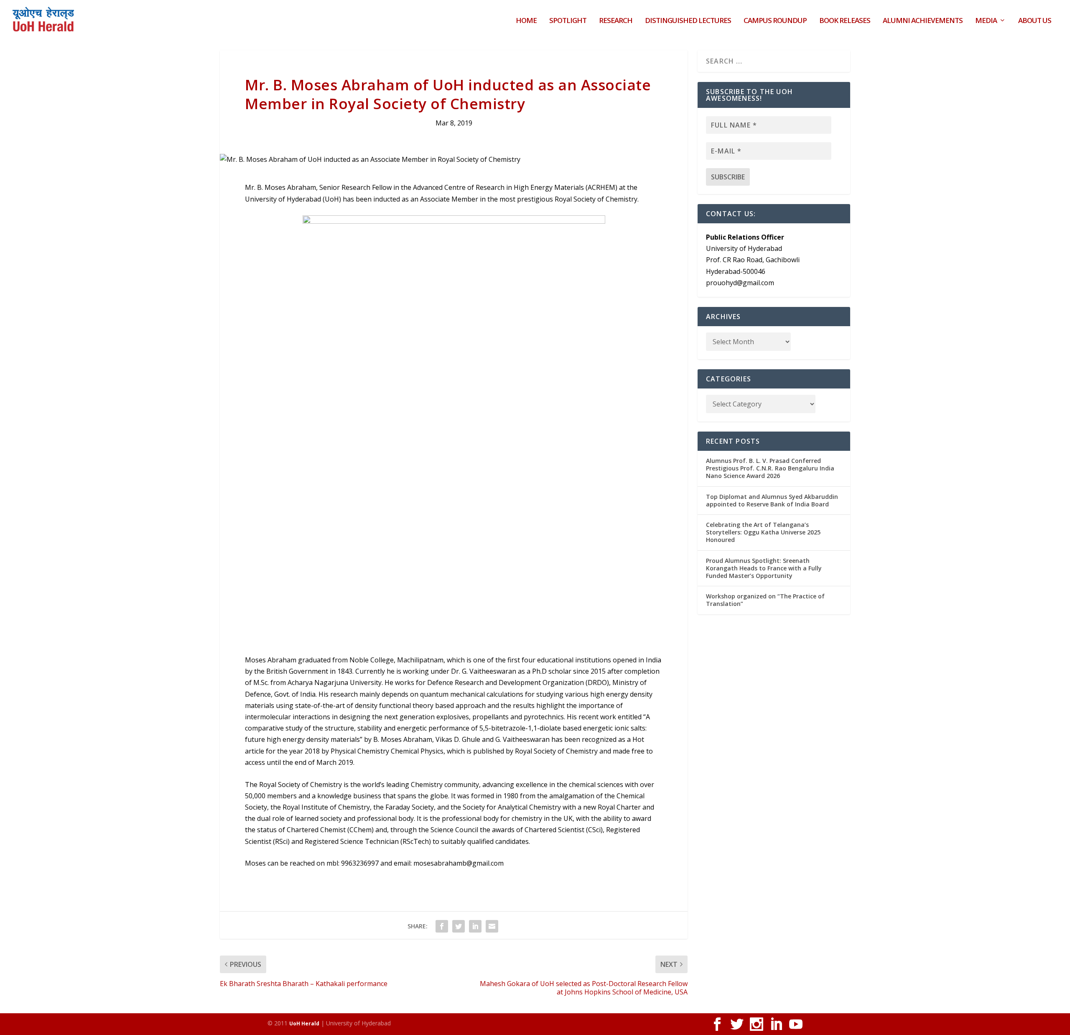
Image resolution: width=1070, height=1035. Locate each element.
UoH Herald (304, 1023)
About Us (1034, 21)
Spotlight (567, 21)
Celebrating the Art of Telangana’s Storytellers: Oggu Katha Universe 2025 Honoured (763, 532)
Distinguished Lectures (688, 21)
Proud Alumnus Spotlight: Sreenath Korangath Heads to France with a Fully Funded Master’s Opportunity (764, 568)
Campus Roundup (775, 21)
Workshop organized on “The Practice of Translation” (765, 600)
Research (615, 21)
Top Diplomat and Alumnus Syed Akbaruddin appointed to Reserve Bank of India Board (772, 500)
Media (986, 21)
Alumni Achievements (923, 21)
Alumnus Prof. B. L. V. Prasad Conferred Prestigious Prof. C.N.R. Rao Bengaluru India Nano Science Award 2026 (770, 468)
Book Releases (844, 21)
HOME (526, 21)
